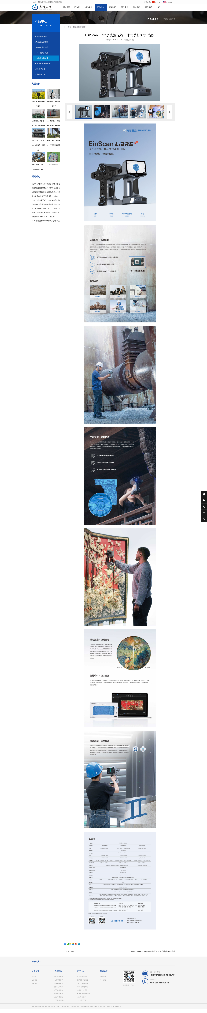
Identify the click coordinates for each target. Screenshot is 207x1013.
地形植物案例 (58, 982)
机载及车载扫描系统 (42, 64)
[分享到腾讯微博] (79, 944)
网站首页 (66, 7)
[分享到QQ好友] (70, 944)
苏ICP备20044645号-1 (107, 1006)
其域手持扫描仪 (41, 36)
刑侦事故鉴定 (58, 996)
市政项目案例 (58, 979)
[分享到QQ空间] (73, 944)
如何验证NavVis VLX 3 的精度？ (44, 217)
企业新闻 (103, 976)
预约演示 (136, 7)
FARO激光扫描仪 (41, 42)
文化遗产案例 (58, 986)
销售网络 (34, 982)
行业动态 (103, 979)
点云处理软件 (40, 69)
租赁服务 (124, 7)
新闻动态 (112, 7)
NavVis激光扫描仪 (41, 47)
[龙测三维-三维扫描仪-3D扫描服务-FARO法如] (40, 7)
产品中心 (100, 7)
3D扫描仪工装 (40, 74)
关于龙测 (76, 7)
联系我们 (148, 7)
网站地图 (118, 1006)
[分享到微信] (68, 944)
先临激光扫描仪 (42, 58)
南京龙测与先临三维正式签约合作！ (45, 196)
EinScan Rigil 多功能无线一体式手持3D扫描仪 (156, 951)
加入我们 (34, 979)
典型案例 (36, 83)
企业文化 (34, 976)
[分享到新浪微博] (76, 944)
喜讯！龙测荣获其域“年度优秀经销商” (46, 212)
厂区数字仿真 (58, 989)
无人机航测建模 (59, 999)
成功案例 (88, 7)
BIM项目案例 (58, 976)
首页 (69, 27)
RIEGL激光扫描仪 (41, 53)
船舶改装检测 (58, 992)
